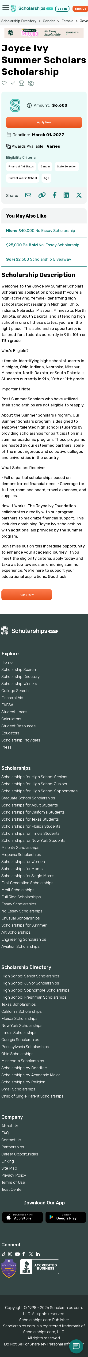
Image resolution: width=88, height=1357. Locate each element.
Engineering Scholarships (23, 939)
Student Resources (18, 726)
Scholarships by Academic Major (30, 1075)
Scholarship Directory (18, 21)
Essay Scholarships (18, 904)
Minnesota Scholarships (22, 1060)
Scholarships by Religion (23, 1082)
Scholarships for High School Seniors (34, 776)
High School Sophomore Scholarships (35, 990)
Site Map (9, 1168)
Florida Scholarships (19, 1018)
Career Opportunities (19, 1154)
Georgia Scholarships (20, 1039)
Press (6, 747)
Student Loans (14, 711)
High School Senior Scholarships (30, 976)
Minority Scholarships (20, 847)
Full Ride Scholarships (21, 897)
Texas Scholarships (18, 1004)
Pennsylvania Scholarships (25, 1046)
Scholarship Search (18, 669)
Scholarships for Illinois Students (30, 833)
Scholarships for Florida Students (31, 826)
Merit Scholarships (17, 889)
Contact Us (11, 1140)
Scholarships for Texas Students (30, 819)
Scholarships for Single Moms (27, 875)
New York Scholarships (21, 1025)
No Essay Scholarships (21, 911)
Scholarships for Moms (22, 868)
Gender (49, 21)
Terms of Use (13, 1182)
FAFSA (7, 704)
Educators (10, 733)
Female (67, 21)
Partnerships (12, 1147)
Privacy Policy (13, 1175)
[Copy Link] (42, 195)
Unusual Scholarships (20, 918)
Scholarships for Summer (23, 925)
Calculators (11, 719)
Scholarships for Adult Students (29, 805)
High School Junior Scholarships (30, 983)
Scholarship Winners (19, 683)
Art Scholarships (16, 932)
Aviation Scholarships (20, 946)
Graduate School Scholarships (28, 798)
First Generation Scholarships (27, 882)
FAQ (5, 1132)
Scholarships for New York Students (33, 840)
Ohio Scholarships (17, 1053)
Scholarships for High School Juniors (34, 784)
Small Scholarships (18, 1089)
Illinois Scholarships (19, 1032)
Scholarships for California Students (33, 812)
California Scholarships (21, 1011)
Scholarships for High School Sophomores (39, 791)
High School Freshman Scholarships (33, 997)
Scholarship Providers (20, 740)
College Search (15, 690)
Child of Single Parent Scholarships (32, 1096)
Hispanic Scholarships (21, 854)
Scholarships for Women (23, 861)
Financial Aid (12, 697)
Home (7, 662)
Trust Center (12, 1189)
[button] (4, 83)
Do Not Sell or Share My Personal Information (44, 1344)
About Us (9, 1125)
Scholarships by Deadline (24, 1067)
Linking (7, 1161)
